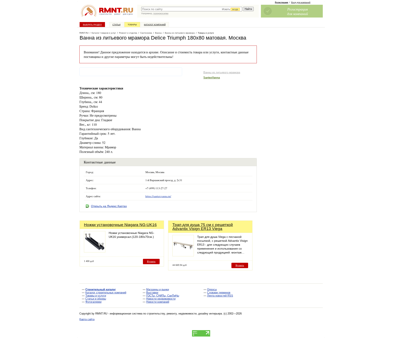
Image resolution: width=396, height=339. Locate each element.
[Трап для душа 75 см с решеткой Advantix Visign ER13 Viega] (183, 255)
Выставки (152, 292)
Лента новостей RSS (220, 295)
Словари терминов (218, 292)
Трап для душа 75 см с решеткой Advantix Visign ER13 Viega (202, 227)
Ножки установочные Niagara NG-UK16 (120, 225)
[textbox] (191, 9)
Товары (132, 24)
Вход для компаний (300, 2)
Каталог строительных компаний (105, 292)
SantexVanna (211, 77)
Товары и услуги (95, 295)
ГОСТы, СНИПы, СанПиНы (162, 295)
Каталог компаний (155, 24)
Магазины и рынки (157, 289)
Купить (151, 261)
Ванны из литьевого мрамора (221, 72)
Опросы (212, 289)
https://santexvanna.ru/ (158, 196)
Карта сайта (86, 319)
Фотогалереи (93, 301)
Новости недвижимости (161, 298)
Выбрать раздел (92, 24)
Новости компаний (157, 301)
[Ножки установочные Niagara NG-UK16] (94, 251)
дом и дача (128, 14)
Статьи (116, 24)
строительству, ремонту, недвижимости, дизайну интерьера (184, 313)
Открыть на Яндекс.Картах (109, 206)
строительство (105, 14)
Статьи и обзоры (95, 298)
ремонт (117, 14)
